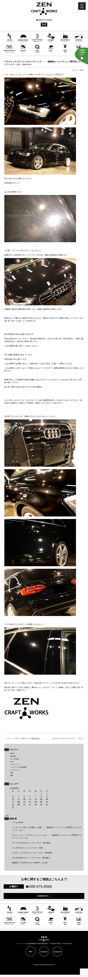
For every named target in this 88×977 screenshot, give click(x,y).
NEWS (12, 753)
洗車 (11, 772)
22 (41, 802)
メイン (8, 738)
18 (19, 802)
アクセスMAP (17, 822)
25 (19, 805)
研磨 (11, 775)
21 (36, 802)
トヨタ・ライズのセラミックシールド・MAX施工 (32, 853)
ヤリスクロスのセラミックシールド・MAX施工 (31, 843)
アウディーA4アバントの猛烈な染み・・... (29, 738)
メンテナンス (14, 770)
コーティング (14, 764)
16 (47, 799)
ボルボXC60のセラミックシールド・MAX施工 (31, 858)
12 (24, 799)
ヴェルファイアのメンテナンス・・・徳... (67, 738)
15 (41, 799)
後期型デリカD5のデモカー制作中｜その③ (29, 863)
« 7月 (6, 816)
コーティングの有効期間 (18, 767)
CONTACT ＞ (44, 896)
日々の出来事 (14, 759)
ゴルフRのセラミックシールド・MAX (27, 848)
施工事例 (13, 756)
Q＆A (12, 762)
